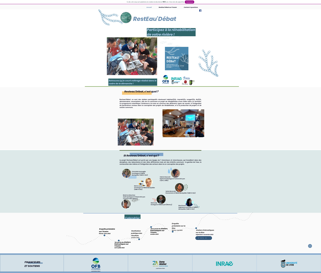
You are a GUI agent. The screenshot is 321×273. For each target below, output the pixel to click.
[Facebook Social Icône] (200, 10)
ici (121, 80)
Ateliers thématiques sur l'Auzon (122, 244)
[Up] (310, 246)
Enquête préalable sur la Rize (178, 225)
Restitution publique (136, 232)
